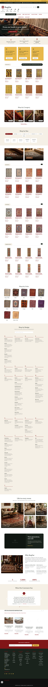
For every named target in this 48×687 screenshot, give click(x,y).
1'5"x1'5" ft (34, 140)
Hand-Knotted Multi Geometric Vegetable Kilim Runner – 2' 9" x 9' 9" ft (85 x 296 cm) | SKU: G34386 (8, 274)
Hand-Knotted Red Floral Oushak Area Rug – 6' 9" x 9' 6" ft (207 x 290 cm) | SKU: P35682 (28, 194)
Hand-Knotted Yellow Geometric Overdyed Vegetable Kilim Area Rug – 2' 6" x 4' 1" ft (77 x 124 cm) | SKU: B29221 (18, 95)
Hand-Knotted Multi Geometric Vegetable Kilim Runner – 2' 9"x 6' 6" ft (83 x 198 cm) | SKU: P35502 (29, 257)
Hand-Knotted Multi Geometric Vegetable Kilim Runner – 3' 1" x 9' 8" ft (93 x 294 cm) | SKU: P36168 (8, 257)
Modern (14, 660)
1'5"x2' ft (7, 140)
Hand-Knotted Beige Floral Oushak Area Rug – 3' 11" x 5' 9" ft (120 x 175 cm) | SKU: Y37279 (8, 178)
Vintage (14, 662)
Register (20, 664)
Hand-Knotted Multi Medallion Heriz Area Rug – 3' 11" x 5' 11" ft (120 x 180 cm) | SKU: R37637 (8, 218)
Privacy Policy (41, 664)
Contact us (35, 58)
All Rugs (19, 14)
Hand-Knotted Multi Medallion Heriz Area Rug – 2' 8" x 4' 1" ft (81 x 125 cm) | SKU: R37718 (29, 218)
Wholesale (34, 653)
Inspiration (21, 17)
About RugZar (41, 653)
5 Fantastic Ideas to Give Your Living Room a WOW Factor (19, 627)
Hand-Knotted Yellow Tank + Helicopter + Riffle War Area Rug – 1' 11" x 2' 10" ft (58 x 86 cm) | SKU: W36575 (8, 78)
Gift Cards (40, 663)
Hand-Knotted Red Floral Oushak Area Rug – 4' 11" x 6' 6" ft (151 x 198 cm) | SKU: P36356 (39, 178)
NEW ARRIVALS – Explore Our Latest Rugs (40, 2)
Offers (40, 14)
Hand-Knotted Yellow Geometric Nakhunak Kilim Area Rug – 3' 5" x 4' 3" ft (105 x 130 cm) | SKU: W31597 (39, 95)
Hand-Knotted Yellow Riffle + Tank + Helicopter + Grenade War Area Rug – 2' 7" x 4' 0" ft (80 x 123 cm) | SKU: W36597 (28, 78)
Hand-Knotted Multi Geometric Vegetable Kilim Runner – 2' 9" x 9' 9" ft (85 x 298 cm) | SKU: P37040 (39, 257)
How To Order (20, 655)
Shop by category (23, 58)
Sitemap (27, 663)
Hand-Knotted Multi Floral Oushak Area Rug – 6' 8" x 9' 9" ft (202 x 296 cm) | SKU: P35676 (39, 194)
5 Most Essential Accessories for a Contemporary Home (9, 627)
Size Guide (27, 655)
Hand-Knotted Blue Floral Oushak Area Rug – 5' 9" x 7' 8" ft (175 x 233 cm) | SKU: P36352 (29, 178)
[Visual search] (36, 7)
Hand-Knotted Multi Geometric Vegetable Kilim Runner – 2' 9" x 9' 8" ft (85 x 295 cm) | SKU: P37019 (19, 274)
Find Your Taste (26, 14)
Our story (19, 31)
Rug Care (27, 657)
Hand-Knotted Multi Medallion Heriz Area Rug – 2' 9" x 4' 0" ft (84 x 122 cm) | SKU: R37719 (19, 218)
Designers (34, 654)
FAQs (20, 661)
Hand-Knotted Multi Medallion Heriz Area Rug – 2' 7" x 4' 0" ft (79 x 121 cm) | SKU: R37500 (39, 234)
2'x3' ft (14, 140)
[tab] (42, 164)
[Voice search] (34, 7)
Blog (27, 661)
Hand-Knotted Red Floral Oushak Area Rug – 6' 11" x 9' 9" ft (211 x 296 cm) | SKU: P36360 (8, 194)
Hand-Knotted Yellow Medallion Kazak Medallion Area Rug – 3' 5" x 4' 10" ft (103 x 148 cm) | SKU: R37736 (39, 78)
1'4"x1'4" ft (27, 140)
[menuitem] (10, 14)
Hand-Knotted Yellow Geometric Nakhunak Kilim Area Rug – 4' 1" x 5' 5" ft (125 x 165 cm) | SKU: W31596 (28, 95)
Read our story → (30, 545)
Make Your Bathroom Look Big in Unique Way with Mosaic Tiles (39, 627)
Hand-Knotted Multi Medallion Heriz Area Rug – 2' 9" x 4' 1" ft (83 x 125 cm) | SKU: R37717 (39, 218)
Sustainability (41, 661)
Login (20, 663)
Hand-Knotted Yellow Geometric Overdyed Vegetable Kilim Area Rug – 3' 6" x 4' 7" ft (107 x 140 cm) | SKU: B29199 (8, 95)
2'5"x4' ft (20, 140)
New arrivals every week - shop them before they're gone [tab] (32, 64)
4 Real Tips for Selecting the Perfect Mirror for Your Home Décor (29, 627)
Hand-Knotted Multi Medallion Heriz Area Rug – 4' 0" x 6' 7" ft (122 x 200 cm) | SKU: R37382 (29, 234)
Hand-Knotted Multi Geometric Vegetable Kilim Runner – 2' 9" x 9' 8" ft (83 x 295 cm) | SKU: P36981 (29, 274)
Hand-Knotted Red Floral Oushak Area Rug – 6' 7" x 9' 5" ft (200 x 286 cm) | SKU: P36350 (18, 194)
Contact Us (20, 654)
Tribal (14, 657)
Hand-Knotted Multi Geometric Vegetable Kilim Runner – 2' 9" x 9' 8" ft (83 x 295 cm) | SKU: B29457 (39, 274)
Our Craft (27, 17)
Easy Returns (21, 657)
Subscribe (36, 645)
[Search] (38, 7)
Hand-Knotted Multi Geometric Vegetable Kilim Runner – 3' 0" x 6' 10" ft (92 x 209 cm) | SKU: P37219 (18, 257)
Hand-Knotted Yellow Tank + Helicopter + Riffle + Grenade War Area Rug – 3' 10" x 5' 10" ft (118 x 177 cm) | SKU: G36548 (18, 78)
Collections (34, 14)
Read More (6, 633)
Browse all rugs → (24, 123)
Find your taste (9, 58)
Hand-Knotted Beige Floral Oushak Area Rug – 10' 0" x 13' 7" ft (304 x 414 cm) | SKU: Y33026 (18, 178)
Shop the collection (12, 31)
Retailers (34, 656)
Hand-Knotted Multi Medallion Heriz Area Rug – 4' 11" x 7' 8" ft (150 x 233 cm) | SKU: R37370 (8, 234)
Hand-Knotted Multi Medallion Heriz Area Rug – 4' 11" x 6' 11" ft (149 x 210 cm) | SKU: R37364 (18, 234)
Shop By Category (11, 14)
